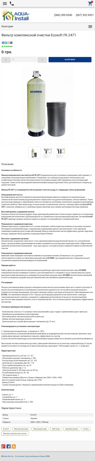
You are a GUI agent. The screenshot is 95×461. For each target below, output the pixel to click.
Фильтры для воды (21, 429)
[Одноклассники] (8, 43)
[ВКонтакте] (3, 43)
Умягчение (56, 429)
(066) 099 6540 (63, 15)
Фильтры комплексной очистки (14, 433)
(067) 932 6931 (85, 15)
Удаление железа (71, 429)
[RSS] (14, 447)
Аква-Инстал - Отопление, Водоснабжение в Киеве (24, 456)
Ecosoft (6, 429)
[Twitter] (6, 43)
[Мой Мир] (11, 43)
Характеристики (11, 408)
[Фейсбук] (9, 447)
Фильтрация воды (40, 429)
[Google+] (4, 447)
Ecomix (86, 429)
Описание (7, 164)
